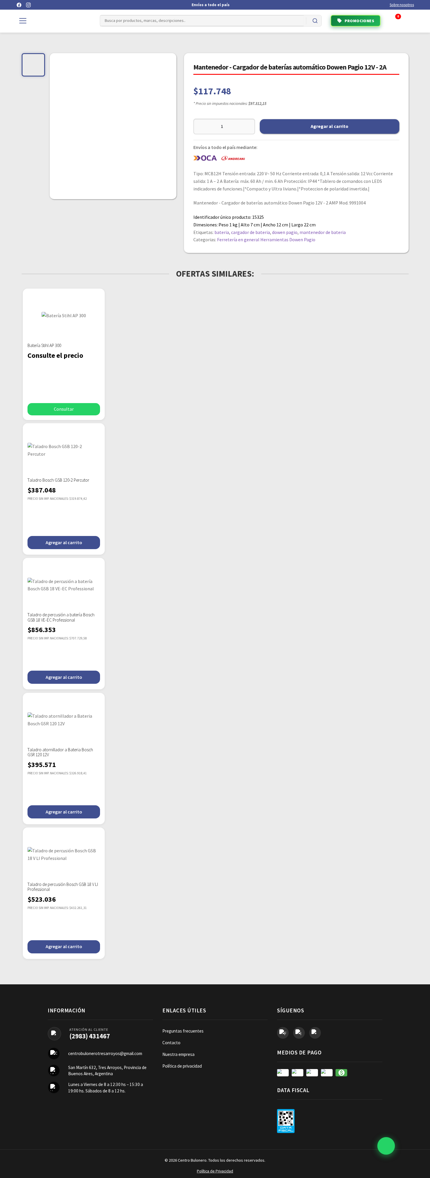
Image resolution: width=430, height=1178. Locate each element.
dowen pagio (284, 232)
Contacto (171, 1042)
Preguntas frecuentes (183, 1031)
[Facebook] (19, 5)
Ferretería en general (238, 239)
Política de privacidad (182, 1066)
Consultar (64, 409)
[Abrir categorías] (23, 20)
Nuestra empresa (178, 1054)
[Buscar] (315, 20)
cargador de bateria (250, 232)
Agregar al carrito (329, 126)
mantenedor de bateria (323, 232)
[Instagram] (28, 5)
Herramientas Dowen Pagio (287, 239)
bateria (221, 232)
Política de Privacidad (215, 1171)
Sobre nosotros (402, 4)
